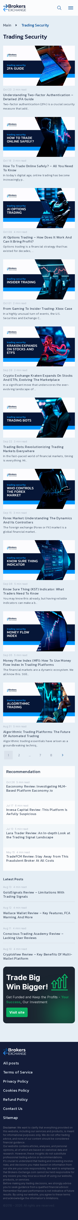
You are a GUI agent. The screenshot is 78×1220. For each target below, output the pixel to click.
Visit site (17, 1012)
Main (7, 25)
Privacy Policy (15, 1081)
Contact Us (13, 1108)
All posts (11, 1063)
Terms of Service (18, 1072)
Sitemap (10, 1117)
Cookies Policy (16, 1090)
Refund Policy (15, 1099)
